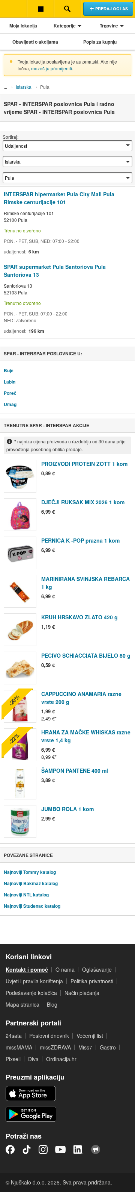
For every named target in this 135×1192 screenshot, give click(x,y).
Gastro (108, 1047)
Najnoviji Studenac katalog (32, 905)
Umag (10, 404)
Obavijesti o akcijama (35, 41)
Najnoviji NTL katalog (26, 894)
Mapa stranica (22, 1004)
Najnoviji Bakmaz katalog (31, 883)
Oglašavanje (97, 969)
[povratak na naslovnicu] (13, 8)
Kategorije (65, 25)
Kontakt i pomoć (27, 969)
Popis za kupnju (100, 41)
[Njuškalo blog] (95, 1149)
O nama (65, 969)
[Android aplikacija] (31, 1114)
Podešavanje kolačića (31, 992)
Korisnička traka (40, 8)
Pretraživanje (67, 8)
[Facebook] (10, 1149)
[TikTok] (26, 1149)
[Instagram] (43, 1149)
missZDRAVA (55, 1047)
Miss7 (85, 1047)
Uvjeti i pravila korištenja (34, 981)
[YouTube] (60, 1149)
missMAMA (19, 1047)
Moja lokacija (23, 25)
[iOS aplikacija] (31, 1093)
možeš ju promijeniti (51, 68)
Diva (33, 1059)
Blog (52, 1004)
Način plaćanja (81, 992)
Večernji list (89, 1035)
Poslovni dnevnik (49, 1035)
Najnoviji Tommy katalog (30, 872)
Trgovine (109, 25)
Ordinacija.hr (61, 1059)
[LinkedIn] (78, 1149)
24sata (14, 1035)
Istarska (24, 86)
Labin (9, 381)
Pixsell (13, 1059)
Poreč (10, 393)
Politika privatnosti (91, 981)
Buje (9, 370)
